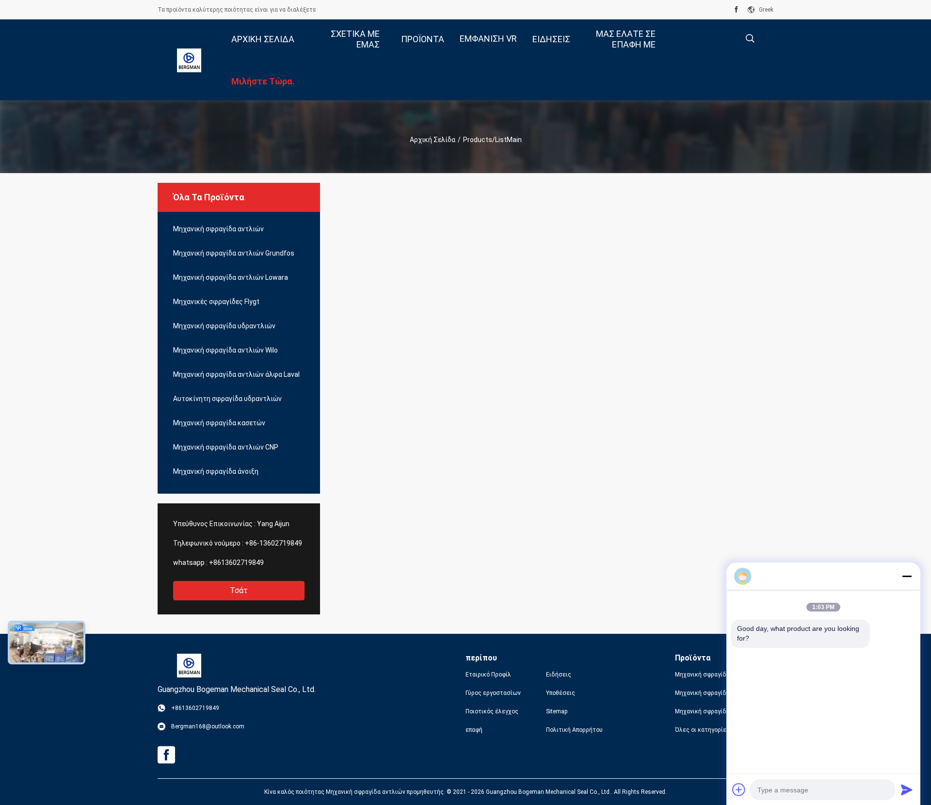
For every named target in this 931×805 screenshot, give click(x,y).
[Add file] (739, 789)
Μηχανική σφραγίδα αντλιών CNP (225, 447)
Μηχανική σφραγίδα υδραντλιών (224, 326)
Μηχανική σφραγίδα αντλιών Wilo (225, 350)
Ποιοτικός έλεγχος (492, 711)
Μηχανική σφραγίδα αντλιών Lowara (230, 277)
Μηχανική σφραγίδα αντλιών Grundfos (233, 253)
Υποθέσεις (560, 693)
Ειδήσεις (558, 674)
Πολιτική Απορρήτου (574, 729)
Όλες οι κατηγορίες (702, 729)
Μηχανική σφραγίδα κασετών (219, 423)
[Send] (907, 789)
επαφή (474, 729)
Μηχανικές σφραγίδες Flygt (216, 302)
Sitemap (556, 711)
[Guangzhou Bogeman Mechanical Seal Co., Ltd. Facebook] (736, 9)
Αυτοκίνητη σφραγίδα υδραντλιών (227, 398)
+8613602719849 (236, 562)
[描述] (750, 38)
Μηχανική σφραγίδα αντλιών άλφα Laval (236, 374)
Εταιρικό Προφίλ (488, 674)
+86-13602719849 (273, 543)
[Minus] (907, 576)
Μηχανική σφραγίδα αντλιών (218, 229)
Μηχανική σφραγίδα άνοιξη (215, 471)
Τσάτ (239, 590)
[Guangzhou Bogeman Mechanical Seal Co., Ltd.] (189, 60)
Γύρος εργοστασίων (493, 693)
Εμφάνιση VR (488, 38)
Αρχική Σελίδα (432, 140)
